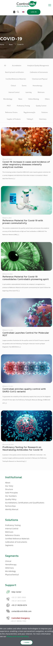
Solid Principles (11, 492)
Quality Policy (10, 499)
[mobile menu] (50, 5)
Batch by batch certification (14, 72)
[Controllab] (26, 3)
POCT (9, 106)
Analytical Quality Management (38, 65)
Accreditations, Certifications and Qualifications (24, 502)
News (11, 44)
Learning (29, 92)
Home (2, 44)
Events (24, 86)
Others (47, 99)
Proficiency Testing (23, 106)
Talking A (30, 119)
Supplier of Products (14, 119)
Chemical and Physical (39, 79)
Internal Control (14, 92)
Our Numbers (11, 496)
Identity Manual (11, 509)
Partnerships (10, 506)
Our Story (9, 486)
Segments (9, 545)
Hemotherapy (37, 86)
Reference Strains (11, 112)
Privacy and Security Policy (17, 636)
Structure (9, 489)
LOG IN (34, 12)
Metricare (41, 92)
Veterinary (42, 119)
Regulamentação (29, 112)
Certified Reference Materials (16, 79)
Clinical (13, 86)
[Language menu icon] (23, 12)
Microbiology (7, 99)
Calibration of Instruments (39, 72)
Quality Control (41, 106)
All (5, 65)
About (7, 482)
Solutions (44, 112)
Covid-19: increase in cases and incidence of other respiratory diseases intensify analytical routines (26, 164)
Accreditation (16, 65)
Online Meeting (33, 99)
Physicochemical (12, 574)
